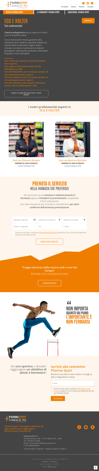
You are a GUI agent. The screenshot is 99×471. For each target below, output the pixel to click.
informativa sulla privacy (48, 233)
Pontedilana (53, 466)
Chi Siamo (64, 7)
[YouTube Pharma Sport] (88, 3)
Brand (73, 7)
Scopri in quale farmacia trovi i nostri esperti (26, 94)
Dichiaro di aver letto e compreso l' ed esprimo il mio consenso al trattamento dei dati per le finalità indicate (50, 234)
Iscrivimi (58, 398)
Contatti (90, 7)
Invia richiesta (49, 241)
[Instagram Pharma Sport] (83, 3)
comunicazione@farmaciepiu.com (42, 443)
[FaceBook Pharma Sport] (92, 3)
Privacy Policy (53, 461)
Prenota (88, 21)
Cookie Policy (45, 461)
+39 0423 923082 (33, 441)
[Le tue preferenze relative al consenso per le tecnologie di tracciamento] (95, 467)
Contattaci (49, 283)
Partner (81, 7)
